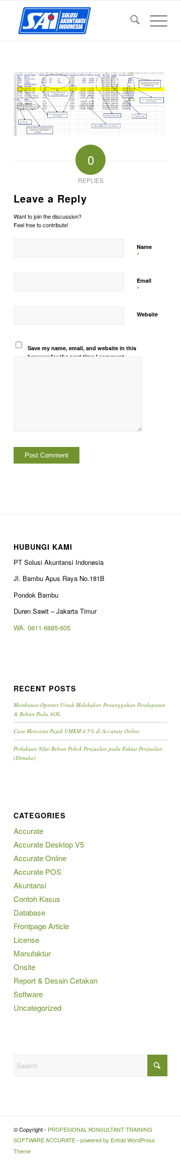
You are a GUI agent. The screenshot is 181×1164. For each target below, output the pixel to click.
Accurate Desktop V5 (49, 844)
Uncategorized (37, 1007)
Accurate (28, 830)
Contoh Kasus (37, 898)
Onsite (24, 966)
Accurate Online (40, 858)
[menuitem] (130, 21)
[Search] (130, 21)
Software (28, 994)
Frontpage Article (41, 926)
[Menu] (153, 21)
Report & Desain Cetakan (56, 980)
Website (147, 314)
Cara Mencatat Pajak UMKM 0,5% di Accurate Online (77, 731)
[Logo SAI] (75, 21)
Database (29, 912)
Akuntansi (30, 885)
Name (144, 251)
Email (144, 285)
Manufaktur (32, 953)
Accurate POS (37, 871)
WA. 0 (22, 627)
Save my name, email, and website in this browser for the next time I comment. (82, 352)
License (26, 939)
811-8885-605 (50, 627)
